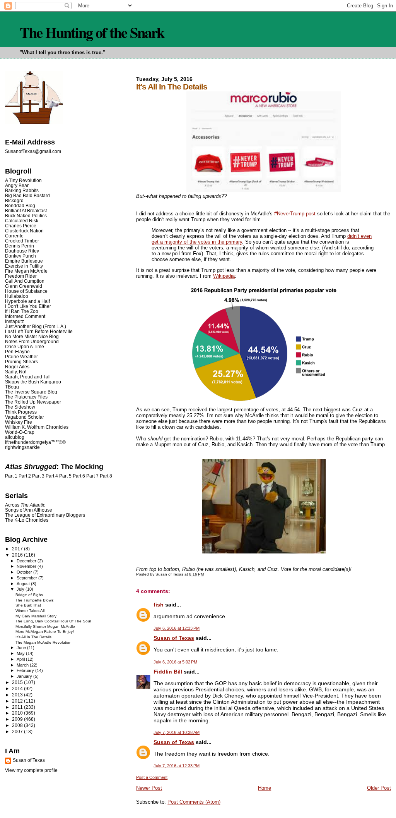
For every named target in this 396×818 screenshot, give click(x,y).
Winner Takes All (29, 610)
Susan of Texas (174, 638)
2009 (18, 719)
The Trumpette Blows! (35, 600)
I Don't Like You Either (28, 306)
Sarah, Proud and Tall (28, 376)
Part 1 (11, 476)
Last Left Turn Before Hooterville (39, 331)
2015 (18, 682)
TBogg (12, 386)
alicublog (14, 437)
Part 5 (65, 476)
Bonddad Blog (20, 205)
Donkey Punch (20, 255)
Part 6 (79, 476)
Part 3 (38, 476)
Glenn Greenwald (23, 286)
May (21, 653)
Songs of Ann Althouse (28, 509)
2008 (18, 725)
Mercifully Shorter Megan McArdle (45, 626)
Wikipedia (224, 276)
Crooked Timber (22, 240)
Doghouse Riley (22, 250)
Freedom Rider (21, 275)
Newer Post (149, 788)
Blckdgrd (14, 200)
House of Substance (26, 291)
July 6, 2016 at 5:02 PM (175, 662)
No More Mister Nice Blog (32, 336)
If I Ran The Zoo (21, 311)
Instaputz (14, 321)
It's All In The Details (33, 637)
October (25, 572)
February (26, 670)
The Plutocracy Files (26, 396)
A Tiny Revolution (23, 180)
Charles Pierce (20, 225)
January (25, 676)
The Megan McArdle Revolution (43, 642)
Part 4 (52, 476)
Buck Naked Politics (26, 215)
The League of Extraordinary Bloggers (45, 514)
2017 (18, 548)
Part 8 (106, 476)
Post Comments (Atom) (193, 802)
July (21, 589)
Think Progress (21, 411)
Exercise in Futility (24, 265)
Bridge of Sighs (29, 595)
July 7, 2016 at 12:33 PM (177, 765)
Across (25, 504)
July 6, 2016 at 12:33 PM (177, 628)
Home (264, 788)
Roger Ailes (17, 366)
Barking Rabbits (22, 190)
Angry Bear (17, 185)
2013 (18, 694)
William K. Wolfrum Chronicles (36, 427)
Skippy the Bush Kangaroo (33, 381)
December (27, 561)
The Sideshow (20, 406)
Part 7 (92, 476)
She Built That (28, 605)
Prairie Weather (21, 356)
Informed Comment (25, 316)
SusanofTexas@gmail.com (33, 151)
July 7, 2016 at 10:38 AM (177, 732)
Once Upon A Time (24, 346)
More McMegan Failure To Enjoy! (44, 631)
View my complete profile (31, 770)
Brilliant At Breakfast (26, 210)
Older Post (379, 788)
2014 (18, 688)
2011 (18, 707)
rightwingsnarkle (22, 447)
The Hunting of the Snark (92, 32)
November (27, 566)
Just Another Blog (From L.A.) (35, 326)
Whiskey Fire (18, 421)
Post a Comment (151, 777)
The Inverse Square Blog (31, 391)
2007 (18, 731)
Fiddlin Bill (168, 671)
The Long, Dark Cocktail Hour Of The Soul (53, 621)
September (27, 578)
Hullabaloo (16, 296)
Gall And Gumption (24, 281)
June (22, 647)
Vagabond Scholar (24, 416)
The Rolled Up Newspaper (33, 401)
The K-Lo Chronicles (26, 519)
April (21, 659)
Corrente (14, 235)
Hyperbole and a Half (27, 301)
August (24, 583)
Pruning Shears (21, 361)
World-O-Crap (19, 432)
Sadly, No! (15, 371)
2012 (18, 700)
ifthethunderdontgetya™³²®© (35, 442)
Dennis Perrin (19, 245)
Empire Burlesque (24, 260)
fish (159, 604)
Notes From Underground (32, 341)
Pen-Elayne (17, 351)
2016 (18, 554)
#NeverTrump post (295, 214)
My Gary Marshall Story (35, 616)
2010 (18, 712)
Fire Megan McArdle (26, 270)
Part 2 (25, 476)
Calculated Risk (21, 220)
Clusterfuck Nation (24, 230)
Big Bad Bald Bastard (27, 195)
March (23, 665)
